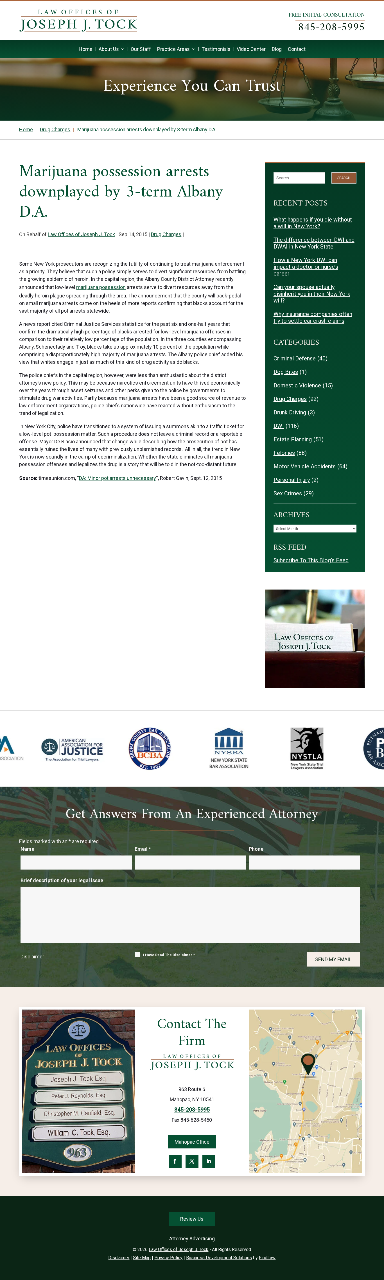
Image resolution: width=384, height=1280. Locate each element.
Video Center (251, 49)
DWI (279, 426)
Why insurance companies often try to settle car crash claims (313, 317)
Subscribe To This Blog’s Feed (311, 560)
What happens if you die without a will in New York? (313, 223)
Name (27, 849)
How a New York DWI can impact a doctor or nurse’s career (306, 267)
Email (143, 849)
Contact (297, 49)
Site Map (142, 1257)
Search (343, 178)
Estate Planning (293, 439)
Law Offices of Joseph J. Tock (81, 234)
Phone (256, 849)
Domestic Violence (297, 385)
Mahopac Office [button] (192, 1142)
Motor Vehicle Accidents (305, 466)
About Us (109, 49)
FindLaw (267, 1257)
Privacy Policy (168, 1257)
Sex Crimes (288, 493)
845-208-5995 (331, 27)
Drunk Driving (290, 412)
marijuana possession (101, 287)
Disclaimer (32, 957)
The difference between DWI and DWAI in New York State (314, 243)
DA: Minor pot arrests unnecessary (117, 478)
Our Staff (141, 49)
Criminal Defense (295, 358)
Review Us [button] (192, 1219)
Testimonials (216, 49)
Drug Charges (166, 234)
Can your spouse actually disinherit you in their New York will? (312, 294)
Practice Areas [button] (173, 49)
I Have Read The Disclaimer (169, 955)
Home (85, 49)
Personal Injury (292, 480)
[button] (378, 1239)
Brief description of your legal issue (62, 880)
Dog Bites (286, 372)
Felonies (284, 453)
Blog (277, 49)
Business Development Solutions (219, 1257)
